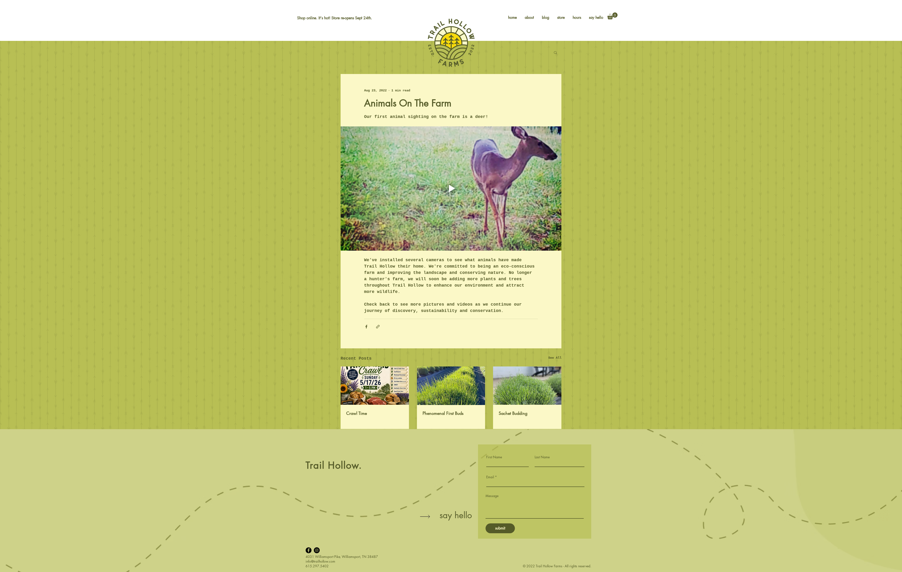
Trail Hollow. (334, 465)
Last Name (542, 457)
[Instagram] (317, 550)
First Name (494, 457)
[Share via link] (378, 326)
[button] (612, 15)
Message (492, 496)
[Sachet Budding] (527, 385)
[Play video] (451, 188)
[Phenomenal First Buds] (451, 385)
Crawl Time (356, 413)
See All (554, 358)
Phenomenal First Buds (443, 413)
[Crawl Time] (375, 385)
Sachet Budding (513, 413)
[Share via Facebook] (366, 326)
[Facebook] (308, 550)
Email (490, 477)
